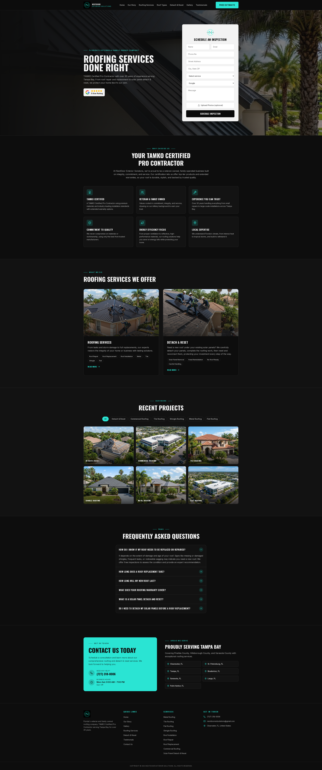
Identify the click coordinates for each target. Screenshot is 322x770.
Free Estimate (227, 5)
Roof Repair (168, 740)
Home (122, 5)
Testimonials (201, 5)
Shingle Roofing (177, 419)
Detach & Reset (177, 5)
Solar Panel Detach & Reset (175, 753)
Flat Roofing (212, 419)
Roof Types (162, 5)
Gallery (190, 5)
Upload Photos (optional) (212, 105)
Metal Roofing (195, 419)
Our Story (132, 5)
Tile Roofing (159, 419)
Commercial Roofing (139, 419)
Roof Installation (170, 735)
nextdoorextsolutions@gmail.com (221, 721)
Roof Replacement (171, 744)
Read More (92, 366)
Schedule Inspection (210, 113)
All (105, 419)
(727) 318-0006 (213, 717)
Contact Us (128, 744)
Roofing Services (146, 5)
